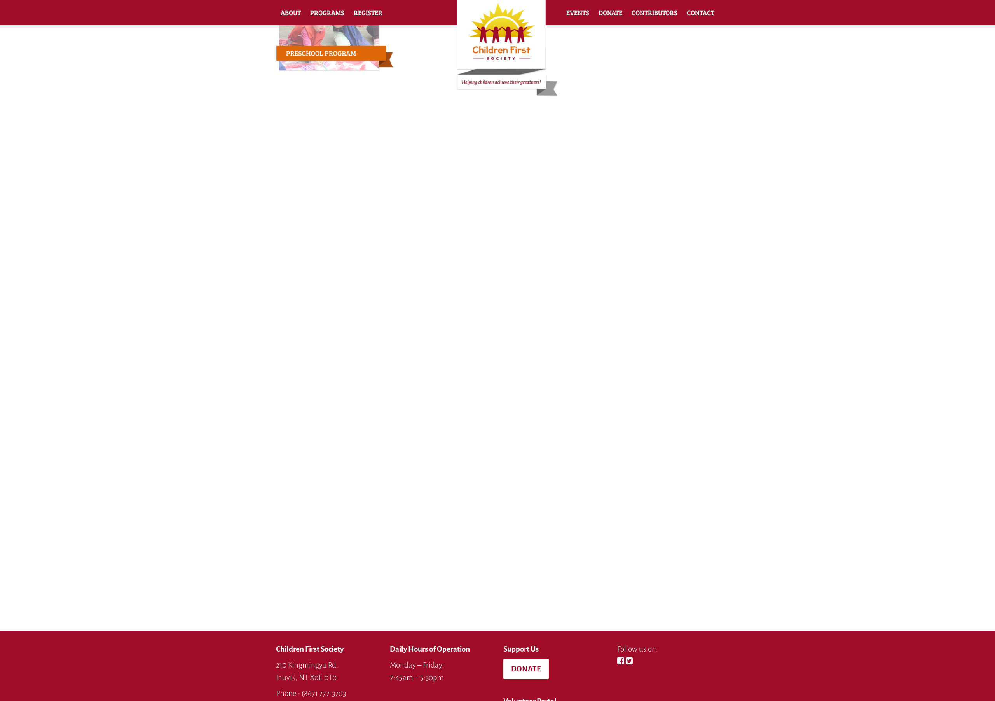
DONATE (526, 669)
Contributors (654, 12)
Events (577, 12)
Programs (327, 12)
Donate (610, 12)
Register (368, 12)
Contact (700, 12)
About (291, 12)
